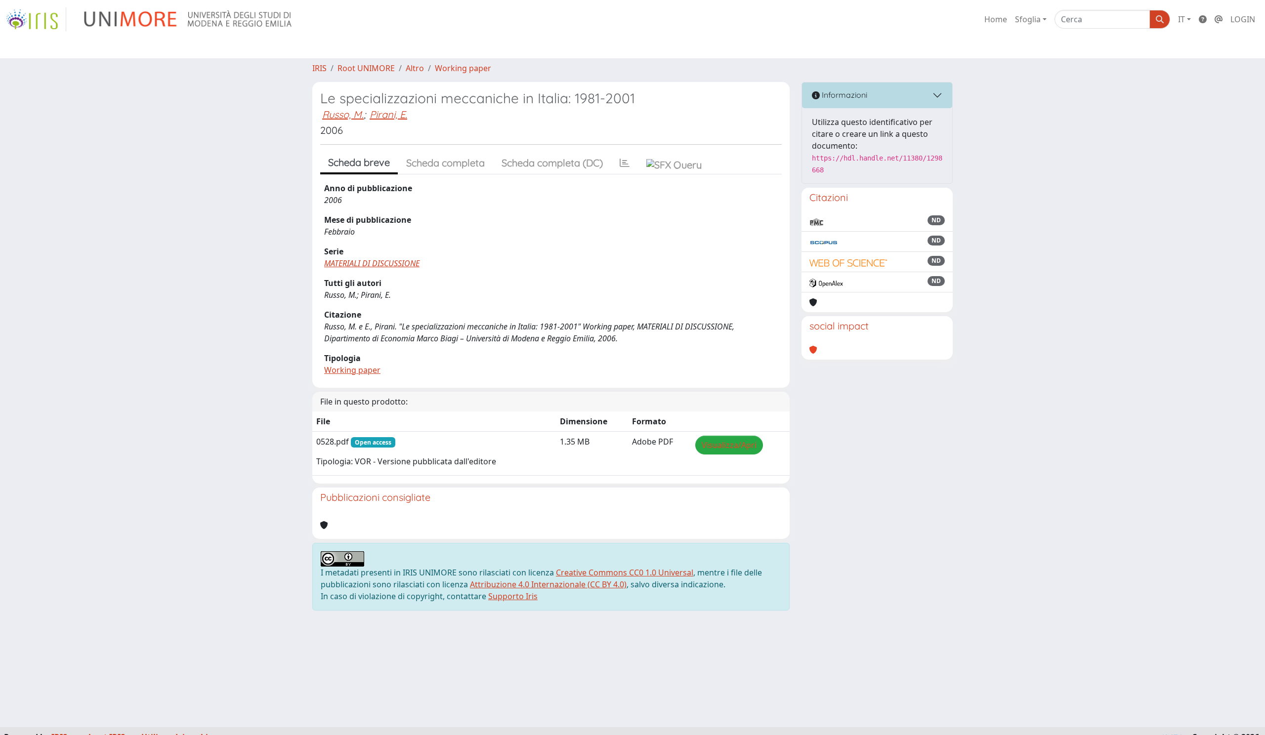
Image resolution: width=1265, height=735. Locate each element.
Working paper (463, 68)
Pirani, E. (388, 114)
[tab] (624, 163)
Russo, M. (343, 114)
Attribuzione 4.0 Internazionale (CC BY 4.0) (548, 584)
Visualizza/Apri (729, 445)
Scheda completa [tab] (445, 163)
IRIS (319, 68)
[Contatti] (1218, 19)
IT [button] (1181, 19)
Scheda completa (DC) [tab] (552, 163)
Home (995, 19)
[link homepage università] (188, 19)
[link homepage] (36, 19)
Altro (415, 68)
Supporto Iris (513, 596)
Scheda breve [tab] (359, 162)
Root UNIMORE (366, 68)
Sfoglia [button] (1028, 19)
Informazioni (843, 95)
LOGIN (1242, 19)
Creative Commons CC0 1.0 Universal (624, 572)
